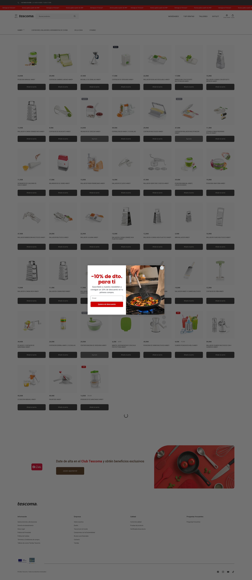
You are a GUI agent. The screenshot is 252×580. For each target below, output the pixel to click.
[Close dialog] (162, 268)
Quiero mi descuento (107, 304)
